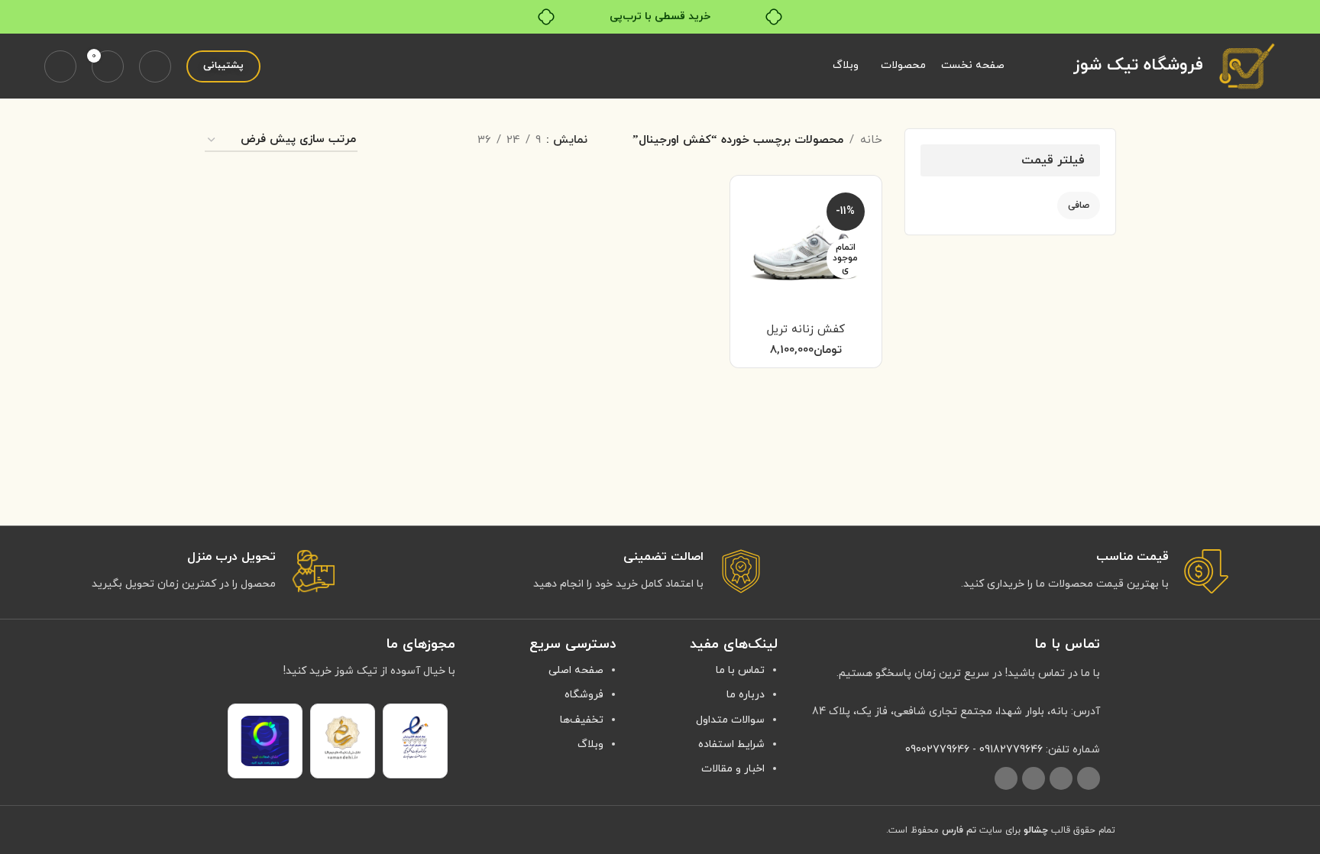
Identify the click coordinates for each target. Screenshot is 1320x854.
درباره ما (745, 694)
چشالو (1036, 830)
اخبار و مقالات (733, 769)
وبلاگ (590, 744)
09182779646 (1011, 749)
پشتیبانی (223, 66)
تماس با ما (740, 670)
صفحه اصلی (575, 670)
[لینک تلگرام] (1006, 778)
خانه (871, 140)
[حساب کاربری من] (60, 66)
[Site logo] (1247, 65)
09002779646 (937, 749)
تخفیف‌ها (581, 720)
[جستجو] (155, 66)
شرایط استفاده (731, 744)
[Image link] (415, 737)
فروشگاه (584, 694)
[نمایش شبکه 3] (415, 141)
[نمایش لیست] (441, 141)
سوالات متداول (730, 720)
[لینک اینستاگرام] (1088, 778)
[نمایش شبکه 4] (388, 141)
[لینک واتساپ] (1033, 778)
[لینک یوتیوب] (1061, 778)
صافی (1078, 205)
